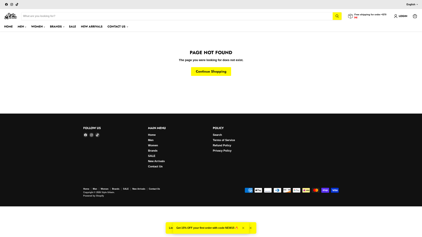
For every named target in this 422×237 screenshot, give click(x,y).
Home (8, 26)
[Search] (337, 16)
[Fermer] (250, 227)
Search (217, 134)
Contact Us (116, 26)
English (411, 4)
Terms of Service (224, 140)
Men (21, 26)
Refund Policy (222, 145)
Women (37, 26)
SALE (72, 26)
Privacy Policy (222, 150)
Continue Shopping (211, 71)
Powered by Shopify (93, 196)
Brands (56, 26)
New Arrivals (92, 26)
